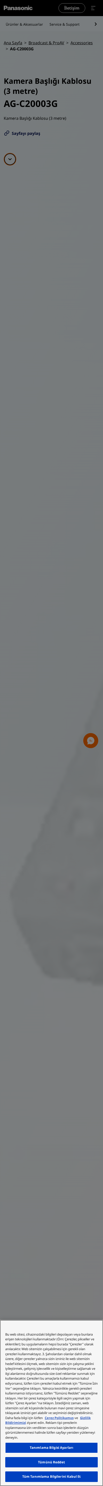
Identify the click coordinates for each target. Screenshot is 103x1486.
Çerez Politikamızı (59, 1418)
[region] (51, 1403)
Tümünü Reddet (51, 1462)
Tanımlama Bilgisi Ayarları (51, 1447)
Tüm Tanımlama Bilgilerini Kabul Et (51, 1476)
